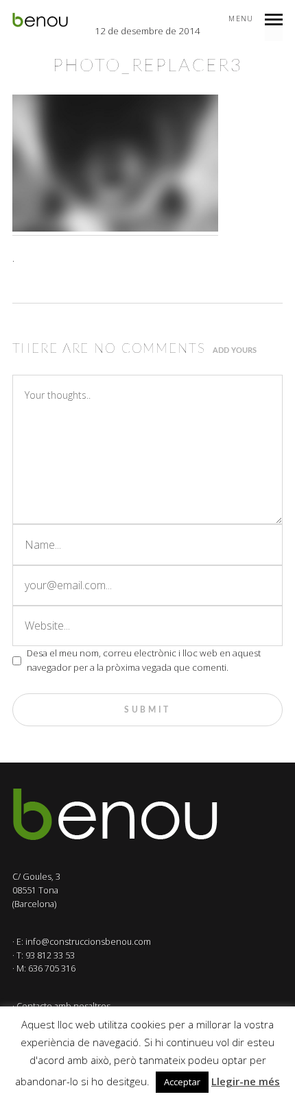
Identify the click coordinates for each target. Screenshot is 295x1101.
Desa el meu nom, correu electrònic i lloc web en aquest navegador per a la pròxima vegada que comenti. (144, 660)
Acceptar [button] (182, 1082)
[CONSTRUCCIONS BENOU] (40, 19)
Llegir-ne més (245, 1081)
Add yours (235, 350)
